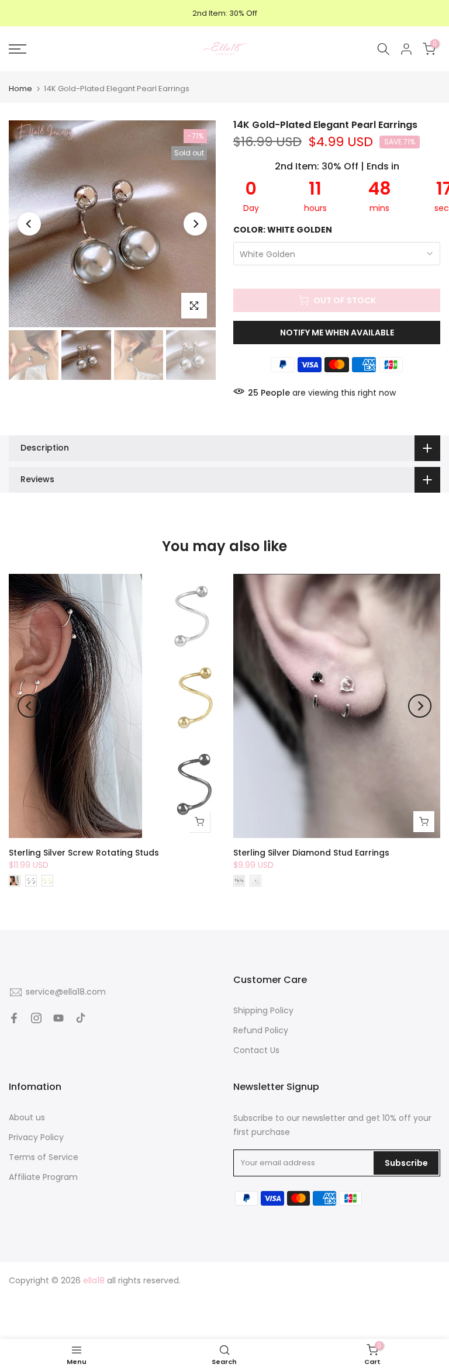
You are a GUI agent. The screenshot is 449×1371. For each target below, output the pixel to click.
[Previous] (29, 224)
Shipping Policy (263, 1010)
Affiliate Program (43, 1177)
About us (27, 1117)
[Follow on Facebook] (14, 1018)
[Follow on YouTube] (58, 1018)
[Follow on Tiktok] (80, 1018)
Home (20, 88)
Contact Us (256, 1050)
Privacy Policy (36, 1137)
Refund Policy (260, 1030)
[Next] (195, 224)
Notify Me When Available (337, 332)
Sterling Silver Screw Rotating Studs (84, 852)
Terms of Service (43, 1157)
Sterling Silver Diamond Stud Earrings (311, 852)
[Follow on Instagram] (36, 1018)
